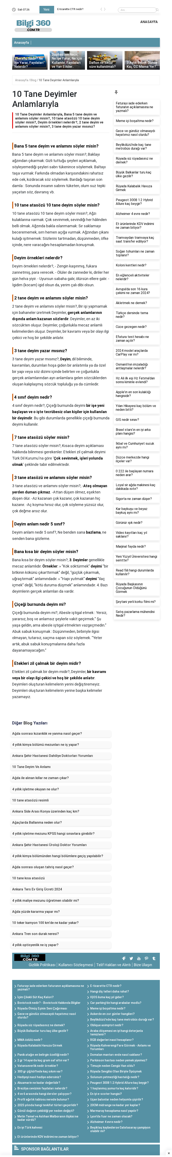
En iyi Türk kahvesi (29, 1127)
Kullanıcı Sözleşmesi (76, 965)
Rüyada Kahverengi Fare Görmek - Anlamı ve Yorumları (120, 1047)
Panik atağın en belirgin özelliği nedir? (43, 1054)
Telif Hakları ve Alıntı (113, 965)
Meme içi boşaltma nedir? (107, 1008)
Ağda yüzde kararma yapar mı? (36, 912)
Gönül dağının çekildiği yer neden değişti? (45, 1110)
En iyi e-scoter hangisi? (106, 1093)
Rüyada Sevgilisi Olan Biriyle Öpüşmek (116, 1071)
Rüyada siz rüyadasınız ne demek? (41, 1025)
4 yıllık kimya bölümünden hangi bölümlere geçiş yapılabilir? (57, 856)
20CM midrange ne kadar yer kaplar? (115, 1105)
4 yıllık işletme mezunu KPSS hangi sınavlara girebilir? (53, 834)
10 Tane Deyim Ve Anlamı (31, 767)
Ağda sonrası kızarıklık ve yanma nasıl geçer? (47, 734)
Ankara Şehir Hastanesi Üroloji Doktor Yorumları (49, 845)
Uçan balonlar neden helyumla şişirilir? (116, 1099)
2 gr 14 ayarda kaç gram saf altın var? (43, 1060)
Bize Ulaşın (143, 965)
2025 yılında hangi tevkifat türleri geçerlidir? (47, 1105)
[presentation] (101, 10)
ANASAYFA (149, 22)
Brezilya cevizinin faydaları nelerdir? (42, 1088)
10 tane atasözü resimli (30, 800)
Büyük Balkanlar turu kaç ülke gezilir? (42, 1030)
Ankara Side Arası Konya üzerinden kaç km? (45, 811)
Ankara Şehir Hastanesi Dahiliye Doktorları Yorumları (52, 756)
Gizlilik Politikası (42, 965)
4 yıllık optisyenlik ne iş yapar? (35, 945)
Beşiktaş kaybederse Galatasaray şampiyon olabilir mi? (120, 1129)
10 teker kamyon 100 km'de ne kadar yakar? (45, 923)
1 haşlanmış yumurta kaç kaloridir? (114, 1088)
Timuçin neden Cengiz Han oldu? (112, 1065)
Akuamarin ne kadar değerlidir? (38, 1082)
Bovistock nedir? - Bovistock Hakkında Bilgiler (49, 1002)
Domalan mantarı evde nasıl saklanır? (116, 1054)
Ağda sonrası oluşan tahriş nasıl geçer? (43, 867)
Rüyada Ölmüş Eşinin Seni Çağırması (42, 1008)
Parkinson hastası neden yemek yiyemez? (118, 1060)
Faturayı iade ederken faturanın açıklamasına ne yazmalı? (50, 987)
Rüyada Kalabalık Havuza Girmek (39, 1045)
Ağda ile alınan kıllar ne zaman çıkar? (40, 778)
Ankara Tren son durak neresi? (35, 934)
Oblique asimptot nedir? (106, 1025)
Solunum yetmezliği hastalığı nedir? (114, 1077)
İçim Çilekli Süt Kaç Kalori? (35, 997)
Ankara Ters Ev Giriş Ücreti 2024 (37, 889)
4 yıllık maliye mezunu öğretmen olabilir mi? (45, 901)
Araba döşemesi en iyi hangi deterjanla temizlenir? (116, 1032)
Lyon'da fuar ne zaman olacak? (111, 1116)
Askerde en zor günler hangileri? (112, 1014)
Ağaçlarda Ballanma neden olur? (37, 822)
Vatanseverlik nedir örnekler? (37, 1065)
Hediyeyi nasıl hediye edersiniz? (39, 1077)
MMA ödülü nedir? (29, 1039)
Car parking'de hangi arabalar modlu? (115, 1002)
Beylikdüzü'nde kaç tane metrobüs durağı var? (122, 1019)
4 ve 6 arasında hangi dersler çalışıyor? (44, 1093)
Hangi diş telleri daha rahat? (109, 991)
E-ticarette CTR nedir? (70, 9)
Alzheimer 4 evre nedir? (106, 1122)
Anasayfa (21, 43)
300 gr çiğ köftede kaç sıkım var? (40, 1071)
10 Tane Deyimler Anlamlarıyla (59, 80)
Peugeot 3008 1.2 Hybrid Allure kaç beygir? (119, 1082)
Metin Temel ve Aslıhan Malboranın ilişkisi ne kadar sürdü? (47, 1118)
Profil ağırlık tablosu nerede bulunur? (43, 1099)
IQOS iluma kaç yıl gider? (107, 997)
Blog (33, 80)
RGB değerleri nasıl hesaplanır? (112, 1039)
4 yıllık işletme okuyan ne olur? (35, 789)
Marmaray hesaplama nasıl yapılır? (114, 1110)
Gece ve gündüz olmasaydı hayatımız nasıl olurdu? (46, 1015)
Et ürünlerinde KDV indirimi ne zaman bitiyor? (48, 1136)
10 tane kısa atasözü (28, 878)
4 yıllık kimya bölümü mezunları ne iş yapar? (45, 745)
